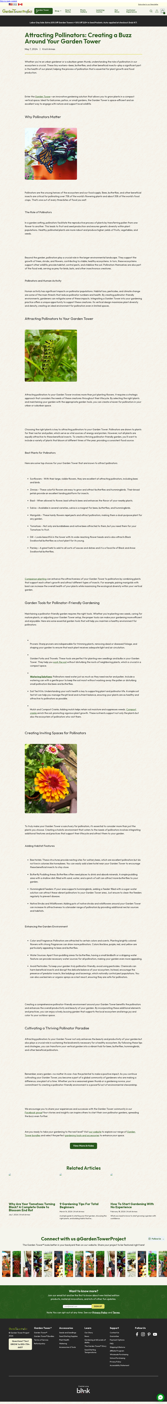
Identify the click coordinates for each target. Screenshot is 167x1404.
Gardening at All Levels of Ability (95, 1341)
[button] (160, 1397)
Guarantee (114, 1336)
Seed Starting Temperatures (90, 1351)
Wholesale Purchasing (119, 1354)
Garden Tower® (40, 1332)
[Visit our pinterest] (149, 1334)
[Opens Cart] (162, 11)
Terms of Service (41, 1340)
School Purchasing (117, 1358)
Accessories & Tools (67, 1347)
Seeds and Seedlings (67, 1332)
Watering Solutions (41, 676)
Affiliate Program (117, 1351)
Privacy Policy (100, 1312)
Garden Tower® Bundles (44, 1336)
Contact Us (114, 1332)
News (87, 1336)
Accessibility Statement (119, 1365)
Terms (116, 1312)
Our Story (89, 1332)
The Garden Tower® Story (95, 1346)
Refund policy (39, 1343)
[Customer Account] (156, 11)
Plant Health (64, 1340)
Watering (63, 1343)
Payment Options (117, 1340)
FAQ (111, 1343)
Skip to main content (8, 1)
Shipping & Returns (117, 1347)
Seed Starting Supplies (68, 1336)
